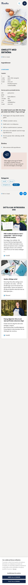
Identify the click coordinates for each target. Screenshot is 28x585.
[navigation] (5, 3)
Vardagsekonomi (6, 184)
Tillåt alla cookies (14, 581)
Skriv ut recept (6, 57)
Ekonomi (11, 181)
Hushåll (4, 181)
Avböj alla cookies (14, 577)
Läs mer (14, 569)
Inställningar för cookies (14, 573)
